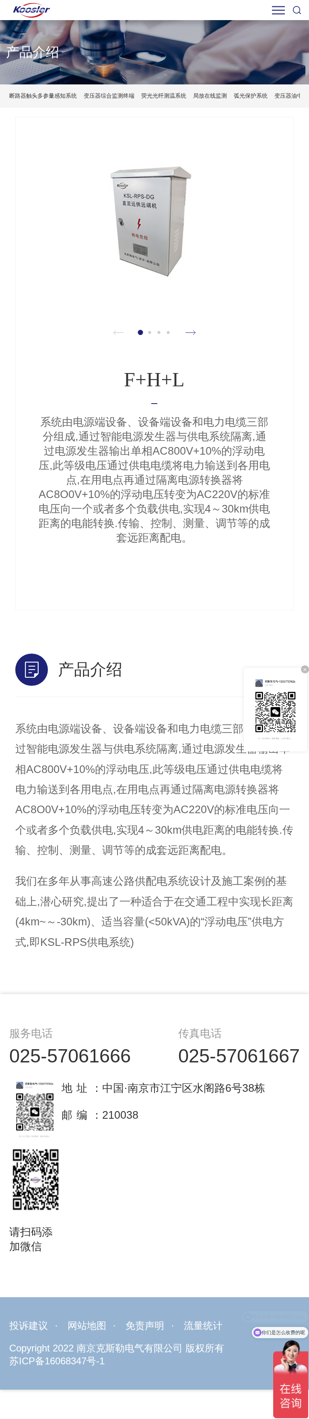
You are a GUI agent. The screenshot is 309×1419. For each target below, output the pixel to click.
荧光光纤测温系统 (163, 96)
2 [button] (149, 332)
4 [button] (168, 332)
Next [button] (190, 333)
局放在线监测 (210, 96)
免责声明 (145, 1326)
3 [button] (159, 332)
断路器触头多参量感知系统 (43, 96)
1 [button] (140, 332)
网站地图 (87, 1326)
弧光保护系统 (251, 96)
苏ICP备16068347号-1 (57, 1361)
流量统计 (203, 1326)
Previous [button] (118, 333)
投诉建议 (28, 1326)
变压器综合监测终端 (109, 96)
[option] (154, 217)
